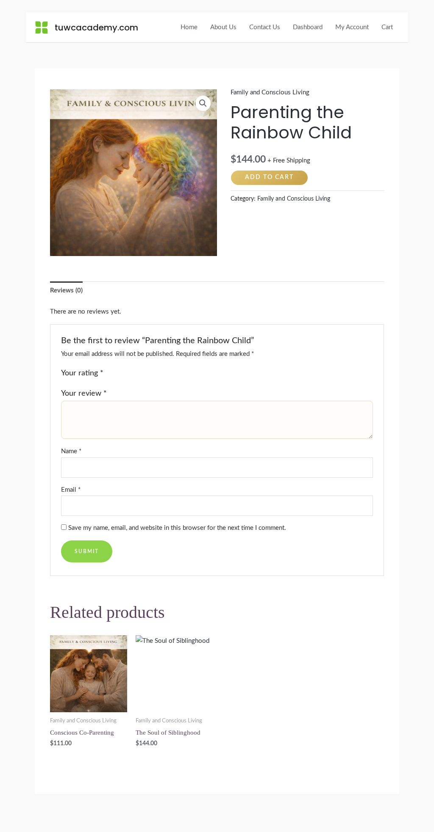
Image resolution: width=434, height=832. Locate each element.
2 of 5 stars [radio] (120, 373)
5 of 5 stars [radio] (148, 373)
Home (189, 27)
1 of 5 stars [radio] (111, 373)
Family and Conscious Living (270, 92)
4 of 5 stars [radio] (139, 373)
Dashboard (308, 27)
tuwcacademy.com (96, 27)
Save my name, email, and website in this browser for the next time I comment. (177, 528)
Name (71, 451)
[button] (203, 103)
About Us (223, 27)
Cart (387, 27)
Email (71, 490)
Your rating (82, 373)
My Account (352, 27)
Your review (84, 393)
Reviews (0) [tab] (66, 290)
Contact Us (264, 27)
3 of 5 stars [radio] (130, 373)
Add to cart (269, 177)
